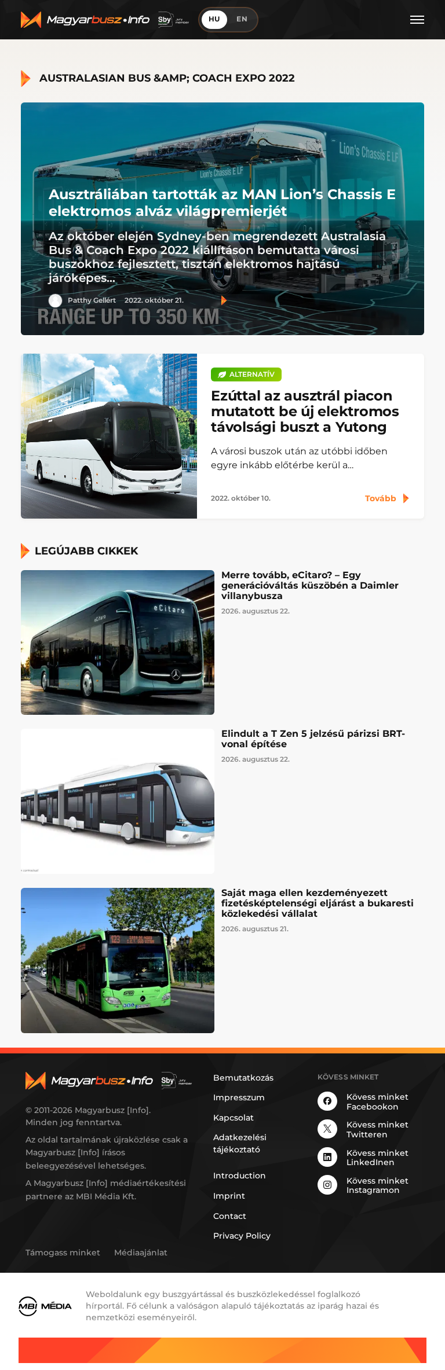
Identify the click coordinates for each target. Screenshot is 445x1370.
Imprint (229, 1196)
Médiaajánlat (140, 1252)
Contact (229, 1216)
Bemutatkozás (243, 1078)
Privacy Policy (242, 1236)
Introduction (239, 1175)
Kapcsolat (233, 1117)
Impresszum (239, 1097)
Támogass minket (62, 1252)
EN (242, 19)
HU (215, 19)
